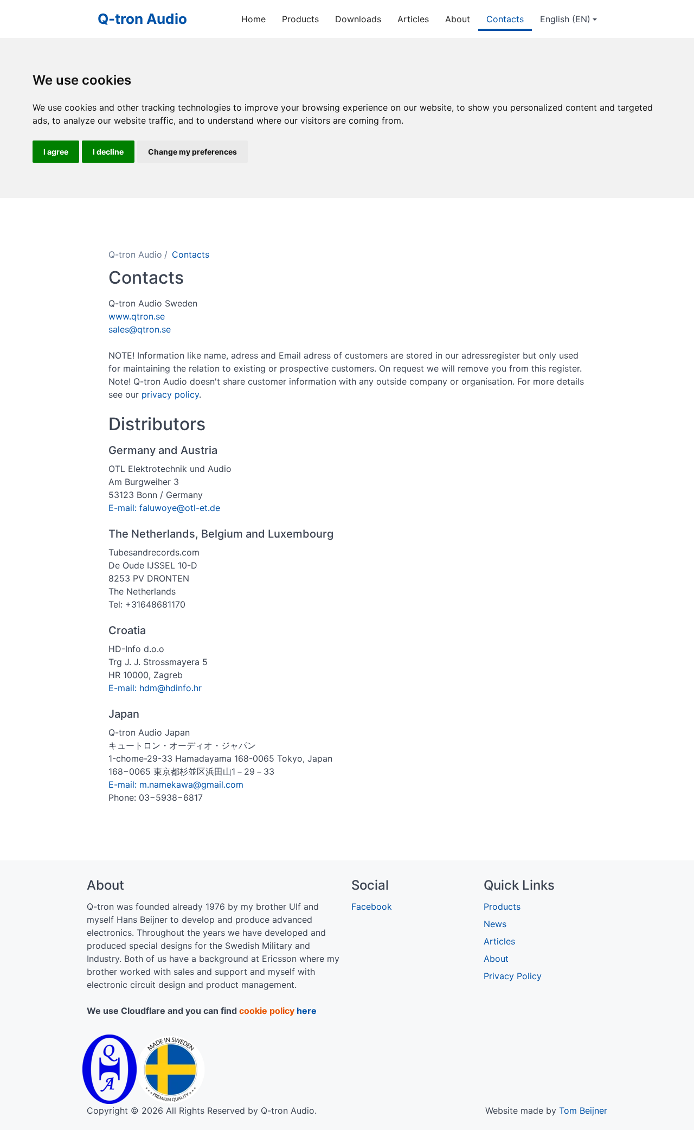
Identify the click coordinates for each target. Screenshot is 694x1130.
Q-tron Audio (142, 18)
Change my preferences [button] (192, 151)
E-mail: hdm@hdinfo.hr (155, 687)
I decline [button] (108, 151)
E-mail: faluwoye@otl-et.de (164, 507)
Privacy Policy (513, 976)
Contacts (505, 19)
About (457, 19)
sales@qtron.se (139, 329)
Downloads (358, 19)
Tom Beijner (583, 1110)
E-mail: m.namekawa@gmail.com (175, 784)
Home (253, 19)
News (495, 923)
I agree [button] (55, 151)
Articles (413, 19)
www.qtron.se (136, 316)
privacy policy (169, 394)
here (307, 1010)
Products (300, 19)
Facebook (371, 906)
